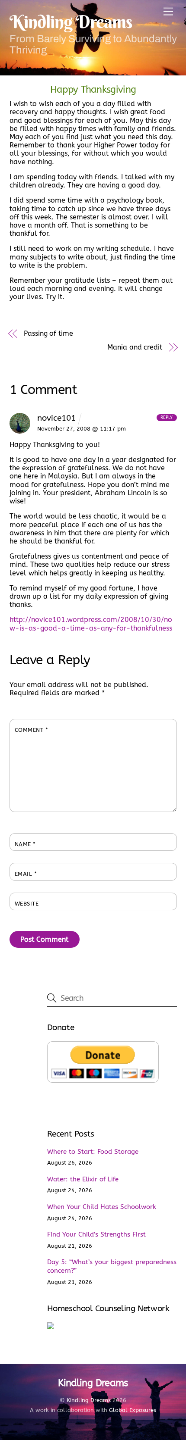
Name (25, 844)
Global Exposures (132, 1410)
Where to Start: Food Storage (92, 1152)
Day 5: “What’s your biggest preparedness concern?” (111, 1266)
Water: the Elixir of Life (83, 1179)
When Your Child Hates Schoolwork (101, 1207)
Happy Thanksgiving (93, 89)
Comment (31, 730)
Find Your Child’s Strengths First (96, 1234)
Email (26, 874)
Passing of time (48, 333)
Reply (166, 417)
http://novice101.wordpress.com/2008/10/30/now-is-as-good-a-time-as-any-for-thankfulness (91, 623)
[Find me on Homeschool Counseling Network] (50, 1327)
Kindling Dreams (89, 1400)
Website (27, 903)
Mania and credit (134, 347)
